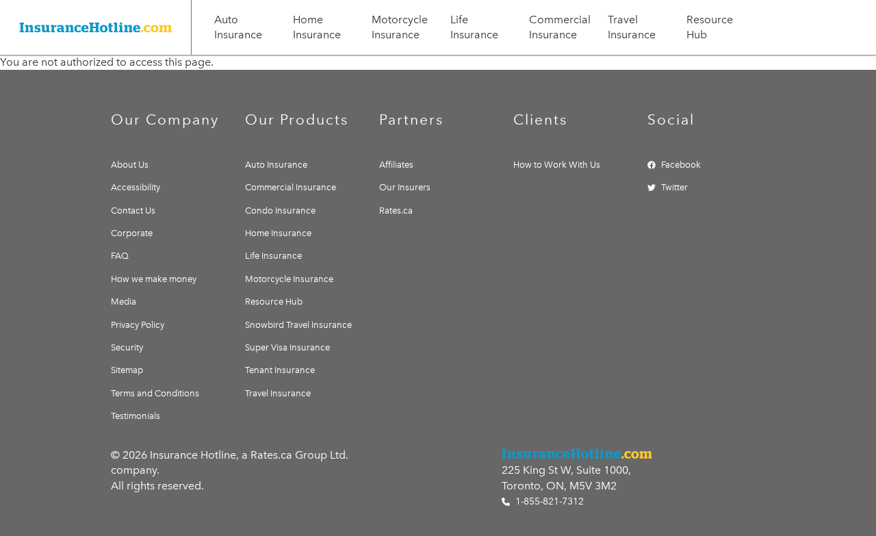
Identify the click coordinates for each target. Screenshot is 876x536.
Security (127, 347)
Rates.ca (396, 210)
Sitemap (127, 370)
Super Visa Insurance (287, 347)
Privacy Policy (137, 325)
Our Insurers (404, 187)
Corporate (132, 233)
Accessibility (135, 187)
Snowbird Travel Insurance (298, 325)
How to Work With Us (556, 164)
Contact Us (133, 210)
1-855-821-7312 (548, 501)
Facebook (681, 164)
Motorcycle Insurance (400, 27)
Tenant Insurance (280, 370)
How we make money (153, 279)
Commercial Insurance (560, 27)
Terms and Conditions (155, 393)
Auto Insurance (238, 27)
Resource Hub (709, 27)
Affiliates (396, 164)
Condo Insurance (280, 210)
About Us (130, 164)
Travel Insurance (632, 27)
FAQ (120, 256)
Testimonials (135, 416)
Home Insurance (317, 27)
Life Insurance (474, 27)
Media (123, 301)
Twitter (674, 187)
